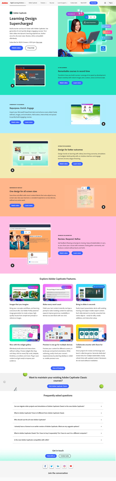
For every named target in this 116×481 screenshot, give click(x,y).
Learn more (77, 83)
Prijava (111, 3)
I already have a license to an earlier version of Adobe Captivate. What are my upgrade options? (46, 426)
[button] (105, 2)
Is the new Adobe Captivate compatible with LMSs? (31, 440)
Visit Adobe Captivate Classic (58, 386)
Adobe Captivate (33, 3)
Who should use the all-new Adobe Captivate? (30, 420)
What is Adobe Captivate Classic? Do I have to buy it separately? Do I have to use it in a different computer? (50, 433)
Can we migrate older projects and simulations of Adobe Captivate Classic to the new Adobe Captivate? (49, 406)
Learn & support (62, 3)
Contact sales (74, 3)
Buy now (52, 3)
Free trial (93, 3)
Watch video (16, 48)
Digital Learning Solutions (17, 3)
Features (43, 3)
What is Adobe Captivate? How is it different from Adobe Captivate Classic (39, 413)
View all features (58, 368)
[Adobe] (5, 3)
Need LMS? (84, 3)
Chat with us (51, 456)
